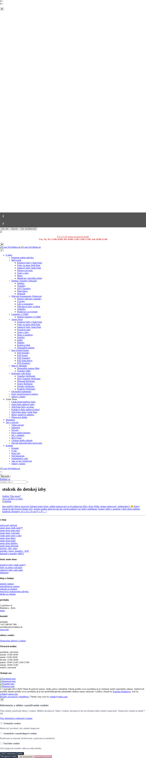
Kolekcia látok (23, 345)
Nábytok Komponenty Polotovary (26, 296)
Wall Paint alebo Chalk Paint (24, 412)
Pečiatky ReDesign (25, 386)
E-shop (9, 255)
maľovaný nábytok (8, 525)
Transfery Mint (24, 371)
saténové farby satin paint (11, 570)
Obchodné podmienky (21, 391)
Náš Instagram (17, 456)
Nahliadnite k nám (19, 458)
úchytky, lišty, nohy (9, 548)
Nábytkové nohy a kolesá (28, 306)
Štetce (20, 275)
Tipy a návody (12, 422)
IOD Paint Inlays (24, 360)
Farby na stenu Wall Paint (28, 265)
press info (4, 629)
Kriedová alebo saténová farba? (25, 409)
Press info (15, 453)
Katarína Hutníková (122, 691)
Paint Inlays (22, 291)
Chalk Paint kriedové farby (23, 402)
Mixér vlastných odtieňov (22, 414)
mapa (2, 610)
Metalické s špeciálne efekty (29, 278)
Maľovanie (16, 260)
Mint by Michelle (19, 366)
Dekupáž (21, 293)
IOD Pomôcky (23, 363)
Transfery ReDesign (26, 376)
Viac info (4, 229)
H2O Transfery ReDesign (28, 378)
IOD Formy (22, 355)
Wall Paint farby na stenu (22, 407)
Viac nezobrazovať (28, 229)
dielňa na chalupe (8, 594)
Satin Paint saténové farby (23, 404)
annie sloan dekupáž (9, 546)
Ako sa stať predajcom (21, 461)
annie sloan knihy (8, 541)
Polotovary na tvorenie (27, 311)
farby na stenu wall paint (11, 567)
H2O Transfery (24, 288)
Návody (15, 430)
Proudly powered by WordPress (14, 696)
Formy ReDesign (25, 384)
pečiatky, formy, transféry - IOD (14, 551)
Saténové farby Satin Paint (29, 268)
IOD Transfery (23, 358)
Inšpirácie (15, 427)
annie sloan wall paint (10, 533)
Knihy (20, 340)
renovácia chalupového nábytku (14, 591)
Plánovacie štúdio (19, 417)
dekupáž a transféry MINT (12, 553)
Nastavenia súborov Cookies (13, 641)
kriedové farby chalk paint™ (13, 565)
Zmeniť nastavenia (43, 756)
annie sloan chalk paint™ (11, 528)
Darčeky (21, 337)
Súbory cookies (18, 396)
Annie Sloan (17, 319)
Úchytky (21, 301)
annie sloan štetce (8, 538)
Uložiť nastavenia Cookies (12, 753)
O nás (14, 451)
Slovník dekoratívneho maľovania (26, 443)
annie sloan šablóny (9, 543)
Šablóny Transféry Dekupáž (24, 281)
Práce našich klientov (21, 433)
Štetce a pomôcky (25, 335)
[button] (73, 216)
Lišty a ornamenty (25, 304)
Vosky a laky (23, 273)
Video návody (17, 425)
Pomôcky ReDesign (26, 389)
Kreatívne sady (24, 329)
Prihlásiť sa (5, 479)
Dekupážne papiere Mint (28, 368)
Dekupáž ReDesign (26, 381)
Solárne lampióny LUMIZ (29, 317)
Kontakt (9, 445)
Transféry (21, 286)
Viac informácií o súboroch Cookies (16, 718)
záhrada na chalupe (8, 589)
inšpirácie (4, 572)
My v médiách (17, 435)
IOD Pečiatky (23, 353)
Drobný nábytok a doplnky (29, 299)
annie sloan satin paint (10, 530)
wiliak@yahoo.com (9, 694)
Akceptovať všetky (9, 756)
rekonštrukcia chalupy (10, 586)
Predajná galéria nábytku (22, 257)
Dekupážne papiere (26, 348)
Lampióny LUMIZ (20, 314)
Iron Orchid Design (20, 350)
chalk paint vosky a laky (11, 535)
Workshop (10, 420)
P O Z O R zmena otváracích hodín (73, 236)
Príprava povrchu (25, 270)
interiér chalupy (7, 584)
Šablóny (21, 283)
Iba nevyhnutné (26, 756)
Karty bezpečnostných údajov (24, 394)
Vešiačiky (21, 309)
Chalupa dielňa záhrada (22, 440)
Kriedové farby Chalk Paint (29, 263)
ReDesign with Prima (21, 373)
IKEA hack (16, 438)
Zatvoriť (14, 229)
